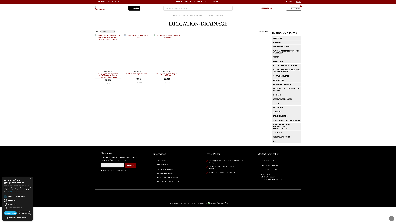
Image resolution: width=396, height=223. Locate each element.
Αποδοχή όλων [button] (10, 213)
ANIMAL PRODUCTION (281, 76)
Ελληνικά (289, 2)
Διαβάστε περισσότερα (15, 192)
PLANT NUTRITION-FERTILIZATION (286, 120)
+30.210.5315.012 (267, 161)
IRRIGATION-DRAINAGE (216, 15)
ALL (274, 141)
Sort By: (98, 32)
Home (175, 15)
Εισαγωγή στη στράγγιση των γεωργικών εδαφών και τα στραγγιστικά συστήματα (108, 75)
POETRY (276, 57)
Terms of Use (113, 170)
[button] (17, 218)
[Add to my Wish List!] (118, 67)
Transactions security (166, 169)
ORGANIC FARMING (280, 116)
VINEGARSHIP (278, 61)
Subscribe (131, 165)
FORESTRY (277, 42)
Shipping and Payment (165, 173)
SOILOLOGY (277, 133)
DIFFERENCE (277, 38)
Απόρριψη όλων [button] (24, 213)
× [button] (30, 179)
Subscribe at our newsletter (168, 181)
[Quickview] (118, 63)
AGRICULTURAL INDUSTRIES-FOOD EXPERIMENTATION (286, 71)
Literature (277, 112)
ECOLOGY (276, 103)
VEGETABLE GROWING (281, 137)
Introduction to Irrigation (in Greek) (137, 74)
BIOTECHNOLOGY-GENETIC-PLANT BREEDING (286, 90)
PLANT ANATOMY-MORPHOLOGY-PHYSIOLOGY (286, 52)
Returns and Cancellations (167, 177)
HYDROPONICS (279, 108)
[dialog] (17, 199)
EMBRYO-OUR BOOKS (197, 15)
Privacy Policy (123, 170)
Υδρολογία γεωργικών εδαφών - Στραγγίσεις (167, 74)
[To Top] (391, 218)
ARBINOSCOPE (278, 80)
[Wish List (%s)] (276, 8)
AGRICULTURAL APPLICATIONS (285, 66)
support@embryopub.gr (269, 165)
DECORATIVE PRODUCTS (282, 99)
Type (183, 15)
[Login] (282, 8)
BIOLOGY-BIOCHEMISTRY (282, 84)
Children (277, 95)
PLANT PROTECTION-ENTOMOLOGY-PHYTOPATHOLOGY (281, 126)
